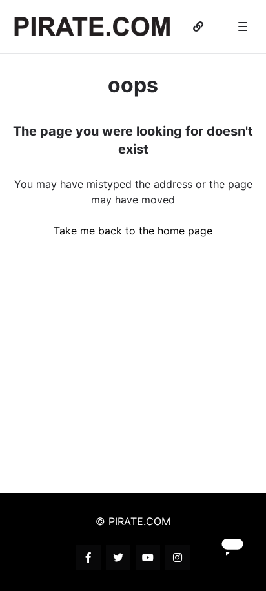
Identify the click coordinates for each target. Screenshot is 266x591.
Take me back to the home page (133, 230)
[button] (243, 26)
